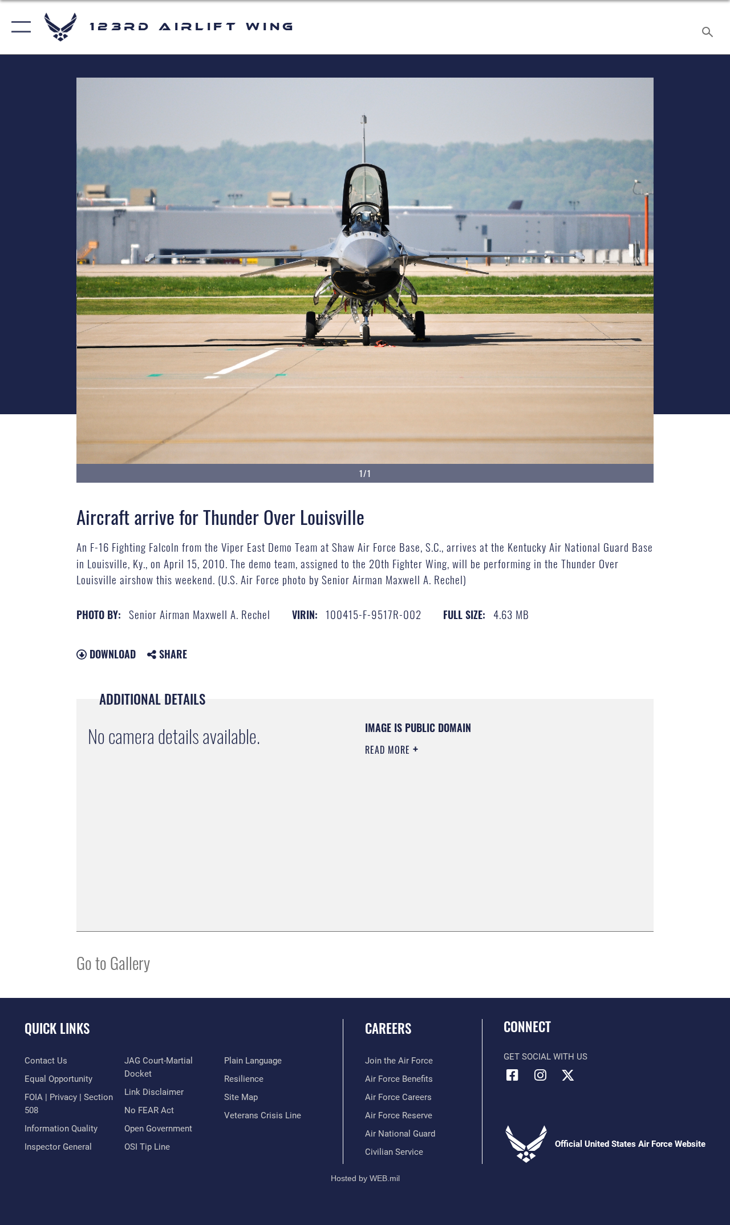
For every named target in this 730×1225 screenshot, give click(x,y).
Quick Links (57, 1028)
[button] (18, 27)
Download (111, 653)
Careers (388, 1028)
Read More (389, 750)
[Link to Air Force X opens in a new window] (568, 1075)
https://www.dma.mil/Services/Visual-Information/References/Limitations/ (467, 846)
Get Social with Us (545, 1057)
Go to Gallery (113, 962)
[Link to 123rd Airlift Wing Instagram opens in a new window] (540, 1075)
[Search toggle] (709, 26)
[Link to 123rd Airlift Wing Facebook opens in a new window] (512, 1075)
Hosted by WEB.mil (365, 1178)
